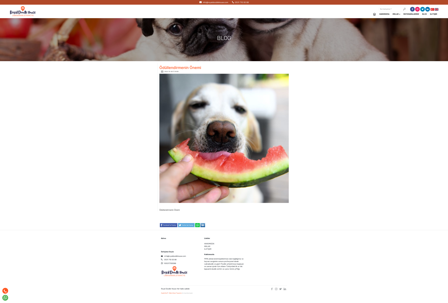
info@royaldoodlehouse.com (215, 2)
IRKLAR (396, 14)
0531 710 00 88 (242, 2)
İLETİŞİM (433, 14)
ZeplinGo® (164, 293)
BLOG (424, 14)
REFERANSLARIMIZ (411, 14)
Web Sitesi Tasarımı (175, 293)
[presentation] (432, 9)
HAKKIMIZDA (384, 14)
